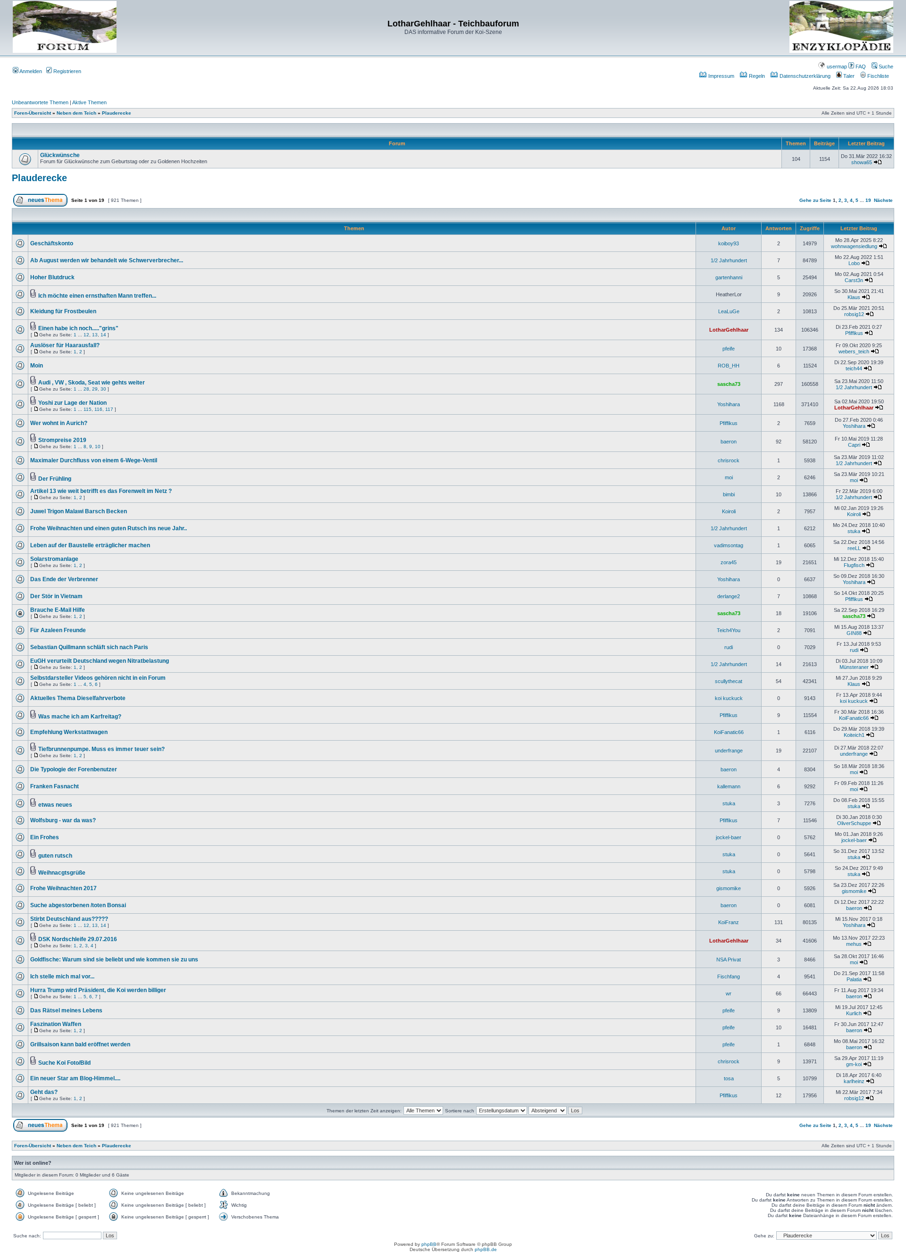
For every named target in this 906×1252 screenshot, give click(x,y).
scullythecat (728, 681)
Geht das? (44, 1092)
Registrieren (66, 71)
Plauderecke (116, 113)
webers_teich (854, 351)
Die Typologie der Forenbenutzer (73, 769)
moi (729, 477)
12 (86, 334)
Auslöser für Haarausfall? (65, 345)
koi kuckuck (729, 698)
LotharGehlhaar (728, 330)
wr (728, 993)
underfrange (729, 750)
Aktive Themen (89, 102)
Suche (885, 66)
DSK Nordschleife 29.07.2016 (77, 939)
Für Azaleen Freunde (58, 630)
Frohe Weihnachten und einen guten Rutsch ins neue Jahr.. (108, 528)
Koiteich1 (854, 735)
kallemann (728, 786)
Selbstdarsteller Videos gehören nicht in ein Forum (98, 678)
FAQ (860, 66)
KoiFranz (728, 922)
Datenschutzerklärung (804, 76)
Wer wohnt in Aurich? (58, 423)
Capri (854, 445)
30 (103, 389)
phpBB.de (486, 1249)
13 (95, 334)
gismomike (728, 888)
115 (88, 409)
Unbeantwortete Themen (40, 102)
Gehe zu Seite (815, 200)
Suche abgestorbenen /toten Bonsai (78, 905)
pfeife (728, 348)
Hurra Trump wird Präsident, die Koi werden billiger (98, 990)
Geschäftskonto (51, 243)
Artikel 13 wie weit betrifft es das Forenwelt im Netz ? (101, 491)
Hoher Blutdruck (52, 277)
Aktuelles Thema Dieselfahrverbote (78, 698)
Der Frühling (54, 479)
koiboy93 (728, 243)
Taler (848, 76)
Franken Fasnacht (54, 786)
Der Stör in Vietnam (56, 596)
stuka (853, 531)
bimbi (729, 494)
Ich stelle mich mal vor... (62, 976)
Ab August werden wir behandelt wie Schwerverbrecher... (106, 260)
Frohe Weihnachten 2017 (63, 888)
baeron (729, 441)
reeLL (854, 548)
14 (103, 334)
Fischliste (877, 76)
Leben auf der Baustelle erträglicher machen (90, 545)
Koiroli (729, 511)
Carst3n (854, 280)
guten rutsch (55, 855)
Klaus (853, 297)
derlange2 (728, 596)
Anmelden (30, 71)
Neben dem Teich (76, 113)
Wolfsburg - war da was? (63, 820)
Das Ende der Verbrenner (64, 579)
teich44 (854, 368)
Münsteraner (854, 667)
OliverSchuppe (854, 823)
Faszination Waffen (55, 1024)
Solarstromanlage (54, 559)
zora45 (729, 562)
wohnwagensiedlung (854, 246)
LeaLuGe (728, 311)
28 (86, 389)
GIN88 (854, 633)
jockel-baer (728, 837)
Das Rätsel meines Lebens (66, 1010)
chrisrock (728, 460)
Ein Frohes (44, 837)
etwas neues (55, 804)
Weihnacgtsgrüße (61, 872)
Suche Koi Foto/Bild (64, 1063)
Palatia (854, 979)
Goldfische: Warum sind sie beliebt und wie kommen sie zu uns (114, 959)
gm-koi (854, 1064)
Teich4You (728, 630)
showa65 (861, 162)
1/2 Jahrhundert (729, 260)
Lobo (854, 263)
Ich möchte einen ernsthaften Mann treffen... (97, 295)
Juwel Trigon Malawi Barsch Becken (78, 511)
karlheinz (854, 1081)
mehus (854, 944)
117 (109, 409)
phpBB (428, 1244)
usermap (836, 66)
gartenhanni (728, 277)
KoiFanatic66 (854, 718)
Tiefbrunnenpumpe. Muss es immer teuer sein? (101, 749)
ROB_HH (728, 365)
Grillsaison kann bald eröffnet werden (80, 1044)
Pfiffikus (854, 333)
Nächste (883, 200)
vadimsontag (728, 545)
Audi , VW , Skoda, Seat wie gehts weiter (91, 382)
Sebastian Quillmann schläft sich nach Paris (89, 647)
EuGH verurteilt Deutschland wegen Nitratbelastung (99, 661)
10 (98, 446)
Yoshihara (728, 404)
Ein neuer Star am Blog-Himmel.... (75, 1078)
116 (98, 409)
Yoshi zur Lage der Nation (72, 403)
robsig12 (854, 314)
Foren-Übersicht (32, 113)
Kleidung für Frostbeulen (63, 311)
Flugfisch (854, 565)
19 (868, 200)
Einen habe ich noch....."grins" (78, 328)
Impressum (720, 76)
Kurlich (854, 1013)
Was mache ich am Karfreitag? (79, 716)
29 (95, 389)
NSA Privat (728, 959)
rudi (728, 647)
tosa (729, 1078)
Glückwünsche (60, 155)
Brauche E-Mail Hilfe (57, 610)
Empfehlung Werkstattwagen (69, 732)
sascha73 (728, 384)
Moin (36, 365)
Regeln (756, 76)
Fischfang (728, 976)
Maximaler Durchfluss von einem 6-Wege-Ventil (93, 460)
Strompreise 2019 (62, 440)
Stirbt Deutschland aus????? (69, 919)
